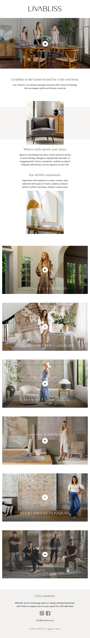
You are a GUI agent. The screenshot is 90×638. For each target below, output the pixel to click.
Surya (50, 629)
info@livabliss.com (45, 620)
